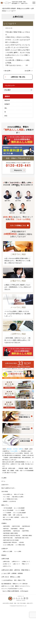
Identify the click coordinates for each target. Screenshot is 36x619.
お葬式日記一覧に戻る (18, 77)
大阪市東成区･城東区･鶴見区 (10, 533)
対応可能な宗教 (7, 519)
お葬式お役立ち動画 (7, 570)
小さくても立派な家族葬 (19, 512)
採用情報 (20, 573)
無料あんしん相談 (15, 577)
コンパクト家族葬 (19, 510)
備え (6, 108)
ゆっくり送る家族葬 (19, 508)
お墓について (16, 564)
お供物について (26, 561)
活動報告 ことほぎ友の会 (9, 501)
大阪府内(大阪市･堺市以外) (10, 542)
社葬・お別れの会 (17, 515)
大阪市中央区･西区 (8, 537)
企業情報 (13, 573)
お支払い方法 (24, 517)
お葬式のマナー (16, 561)
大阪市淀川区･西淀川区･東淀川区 (11, 535)
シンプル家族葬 (7, 512)
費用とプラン (5, 505)
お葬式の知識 (5, 558)
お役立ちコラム (7, 566)
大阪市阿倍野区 (7, 531)
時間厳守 (7, 104)
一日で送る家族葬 (7, 508)
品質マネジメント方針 (7, 586)
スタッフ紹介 (6, 496)
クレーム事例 (17, 551)
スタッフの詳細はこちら (18, 225)
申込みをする (18, 170)
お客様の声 (4, 548)
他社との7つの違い (19, 494)
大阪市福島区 (14, 528)
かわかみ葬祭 (13, 451)
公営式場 (21, 542)
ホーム (3, 481)
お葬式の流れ (6, 561)
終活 (6, 115)
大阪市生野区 (6, 526)
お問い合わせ (5, 577)
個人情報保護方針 (6, 583)
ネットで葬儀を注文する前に (10, 499)
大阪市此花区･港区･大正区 (22, 537)
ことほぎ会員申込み (7, 580)
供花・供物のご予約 (19, 580)
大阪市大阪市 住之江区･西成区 (11, 540)
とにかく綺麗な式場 (8, 544)
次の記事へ (28, 70)
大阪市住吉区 (16, 531)
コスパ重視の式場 (19, 544)
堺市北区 (22, 528)
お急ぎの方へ (5, 484)
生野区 (20, 449)
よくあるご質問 (5, 573)
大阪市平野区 (25, 531)
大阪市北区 (6, 528)
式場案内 (3, 523)
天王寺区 (15, 449)
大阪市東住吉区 (26, 526)
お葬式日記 (17, 570)
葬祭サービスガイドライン (22, 586)
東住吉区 (9, 449)
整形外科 (7, 100)
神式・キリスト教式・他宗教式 (11, 517)
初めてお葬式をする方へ (8, 488)
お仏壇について (7, 564)
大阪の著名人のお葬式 (17, 496)
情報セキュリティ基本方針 (20, 583)
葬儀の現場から (25, 570)
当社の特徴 (4, 491)
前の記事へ (8, 70)
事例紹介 (3, 555)
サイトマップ (5, 588)
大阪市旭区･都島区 (27, 535)
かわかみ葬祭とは (7, 494)
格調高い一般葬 (7, 515)
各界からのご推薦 (7, 551)
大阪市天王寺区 (16, 526)
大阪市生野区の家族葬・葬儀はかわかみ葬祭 (15, 8)
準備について (25, 564)
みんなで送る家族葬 (8, 510)
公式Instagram (24, 591)
